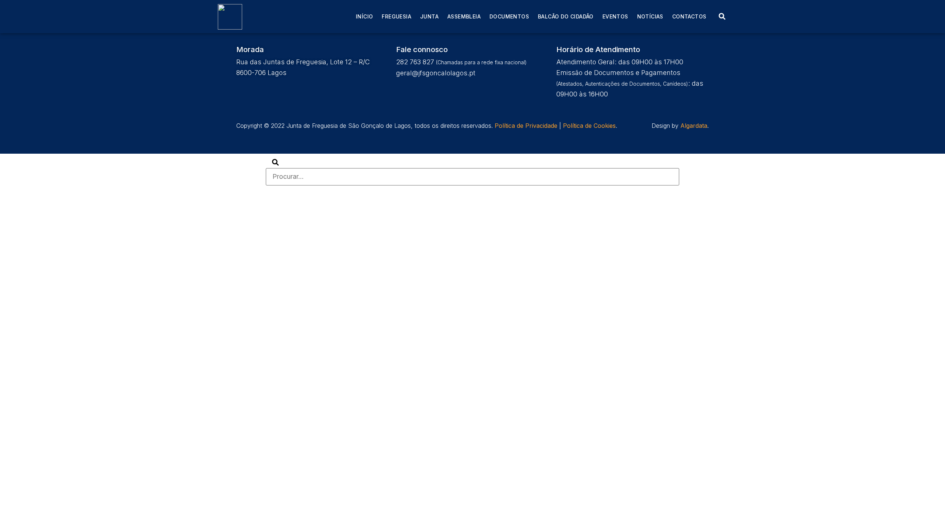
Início (364, 16)
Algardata (693, 125)
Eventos (615, 16)
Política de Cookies (589, 125)
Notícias (650, 16)
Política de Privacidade (526, 125)
